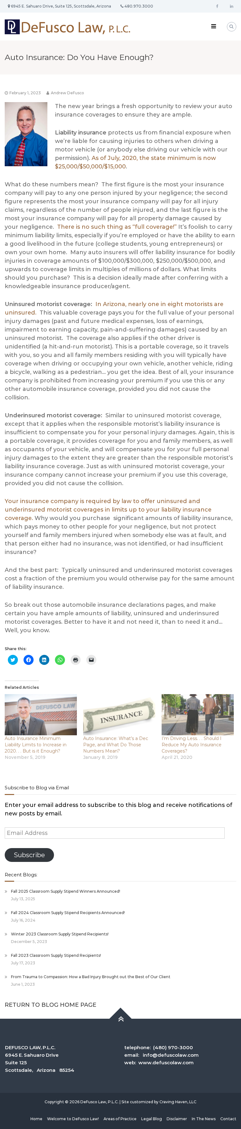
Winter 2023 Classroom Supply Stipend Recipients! (60, 934)
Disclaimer (177, 1118)
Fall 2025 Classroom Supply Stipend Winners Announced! (65, 891)
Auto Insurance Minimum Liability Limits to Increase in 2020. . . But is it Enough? (36, 745)
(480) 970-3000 (173, 1047)
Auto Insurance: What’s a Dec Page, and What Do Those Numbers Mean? (115, 745)
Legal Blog (151, 1118)
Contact (228, 1118)
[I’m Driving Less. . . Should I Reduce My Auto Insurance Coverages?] (198, 714)
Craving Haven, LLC (177, 1101)
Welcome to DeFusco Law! (73, 1118)
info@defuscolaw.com (171, 1055)
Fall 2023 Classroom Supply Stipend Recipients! (56, 955)
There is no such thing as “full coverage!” (117, 226)
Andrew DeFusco (67, 92)
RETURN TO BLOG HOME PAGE (50, 1004)
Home (36, 1118)
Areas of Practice (120, 1118)
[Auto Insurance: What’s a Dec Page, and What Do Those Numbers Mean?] (119, 714)
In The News (204, 1118)
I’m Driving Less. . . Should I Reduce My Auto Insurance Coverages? (192, 745)
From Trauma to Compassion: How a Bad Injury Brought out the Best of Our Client (90, 976)
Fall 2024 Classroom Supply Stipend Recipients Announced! (68, 912)
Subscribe (29, 855)
